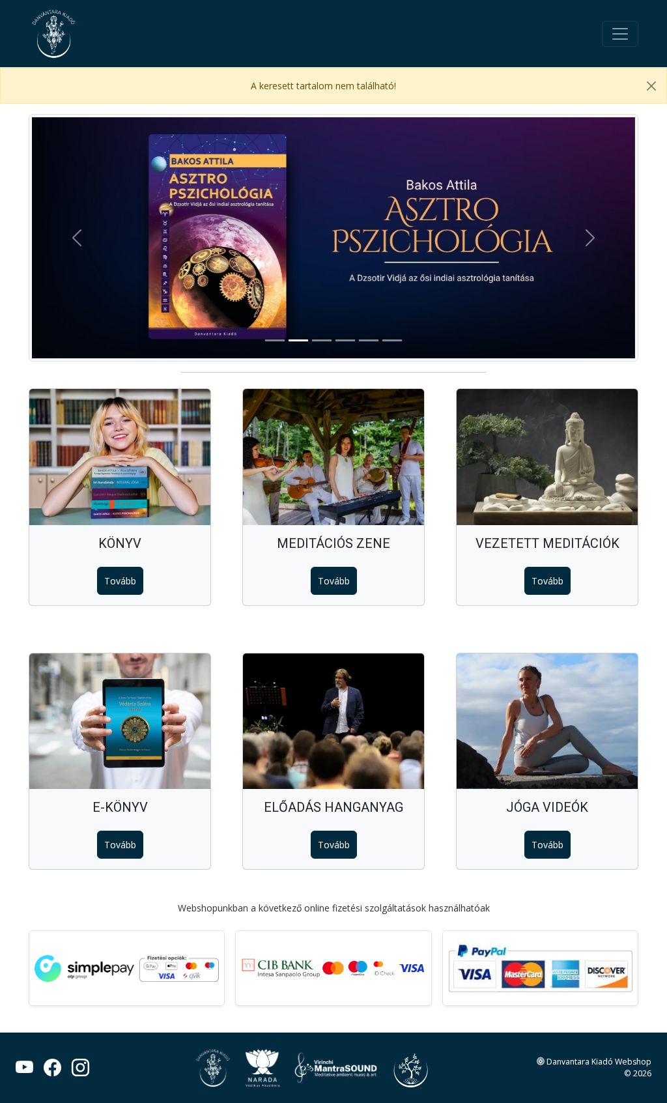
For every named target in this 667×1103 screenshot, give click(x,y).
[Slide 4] (345, 340)
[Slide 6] (392, 340)
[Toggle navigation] (620, 34)
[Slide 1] (275, 340)
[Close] (651, 86)
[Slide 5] (368, 340)
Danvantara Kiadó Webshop (598, 1061)
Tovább (120, 581)
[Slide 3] (322, 340)
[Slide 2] (298, 340)
